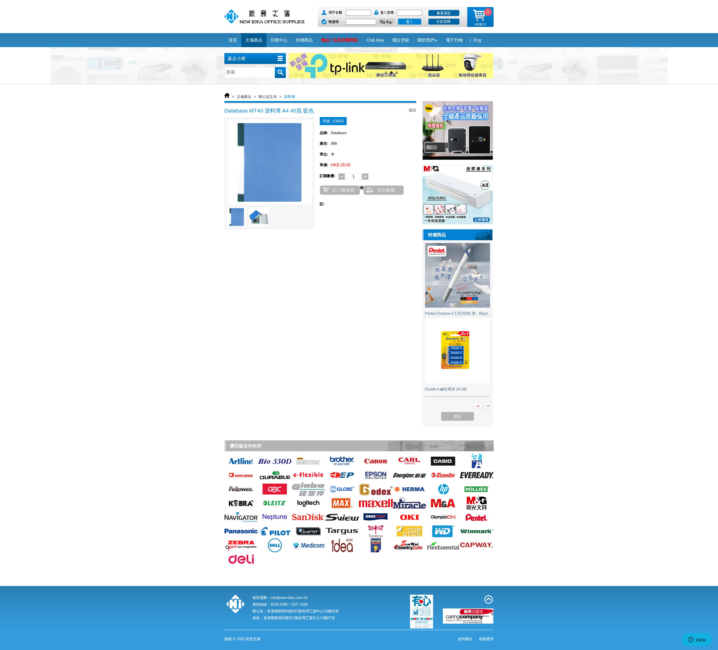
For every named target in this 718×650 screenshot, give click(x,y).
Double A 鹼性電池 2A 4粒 (446, 382)
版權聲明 (486, 639)
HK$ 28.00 (340, 165)
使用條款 (465, 639)
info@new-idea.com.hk (289, 598)
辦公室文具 (268, 97)
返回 (412, 110)
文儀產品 (244, 97)
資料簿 (289, 97)
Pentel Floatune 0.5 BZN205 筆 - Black (456, 307)
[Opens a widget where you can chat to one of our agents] (697, 640)
